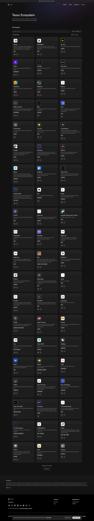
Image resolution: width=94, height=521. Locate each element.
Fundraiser (56, 502)
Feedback (74, 503)
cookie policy (48, 517)
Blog (54, 503)
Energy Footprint (75, 502)
